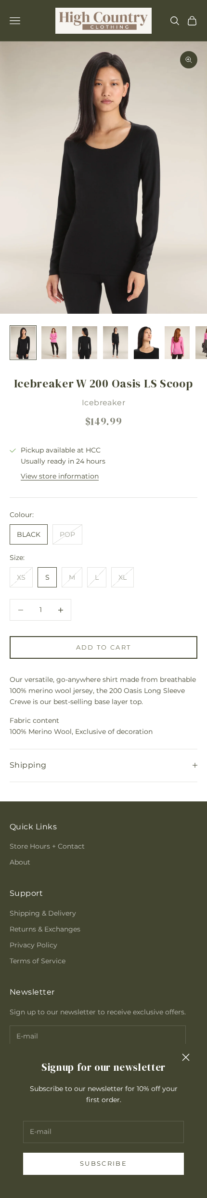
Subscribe (103, 1163)
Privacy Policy (33, 945)
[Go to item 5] (146, 342)
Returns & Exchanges (45, 929)
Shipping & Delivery (43, 913)
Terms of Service (37, 961)
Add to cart (103, 647)
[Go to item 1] (23, 342)
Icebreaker (104, 402)
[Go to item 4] (115, 342)
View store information (60, 476)
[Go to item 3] (84, 342)
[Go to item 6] (177, 342)
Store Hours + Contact (47, 846)
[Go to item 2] (53, 342)
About (20, 862)
